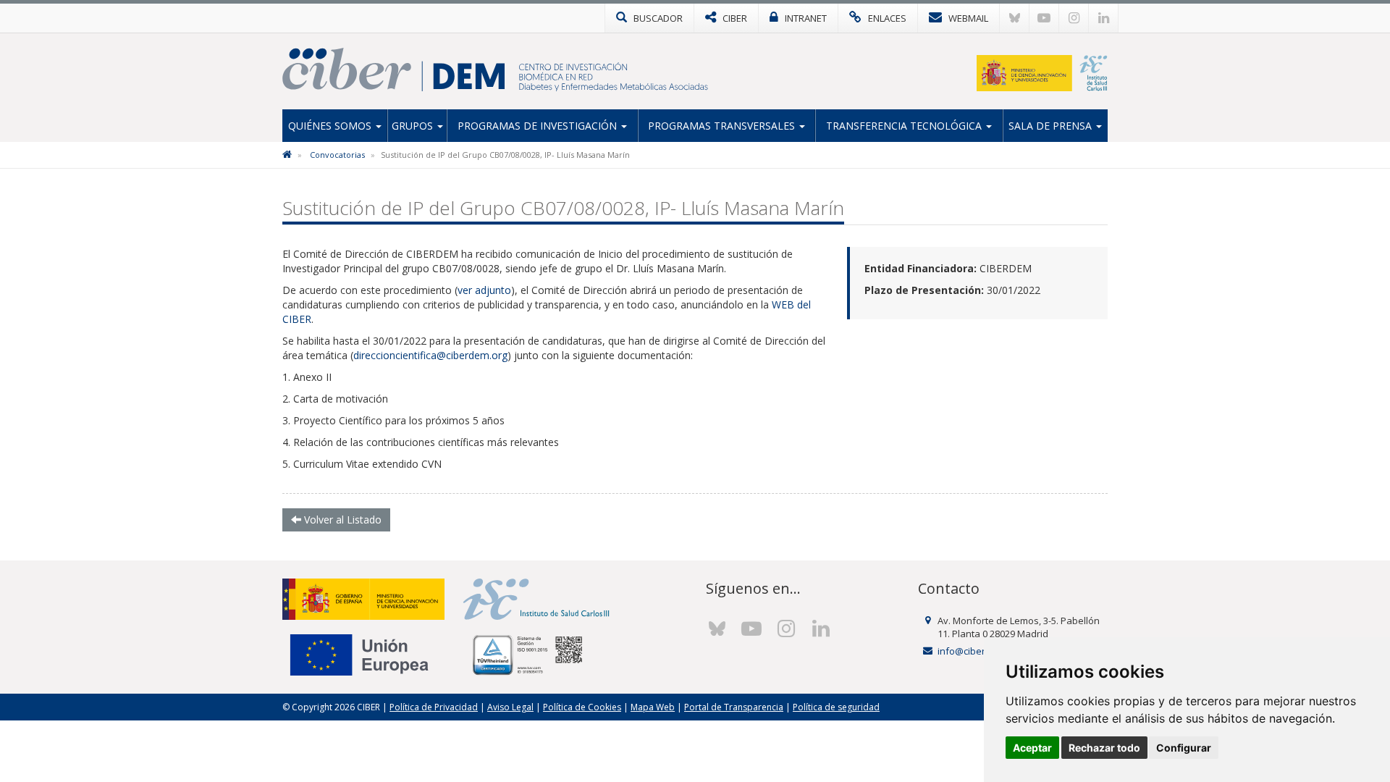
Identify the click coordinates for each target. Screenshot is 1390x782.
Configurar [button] (1183, 747)
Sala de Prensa (1051, 126)
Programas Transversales (723, 126)
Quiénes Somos (331, 126)
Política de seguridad (836, 707)
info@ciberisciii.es (977, 650)
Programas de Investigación (539, 126)
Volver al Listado (341, 519)
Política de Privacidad (433, 707)
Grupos (414, 126)
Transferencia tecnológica (905, 126)
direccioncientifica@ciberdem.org (430, 355)
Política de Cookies (582, 707)
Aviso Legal (510, 707)
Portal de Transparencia (733, 707)
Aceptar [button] (1032, 747)
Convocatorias (337, 154)
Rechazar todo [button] (1104, 747)
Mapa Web (653, 707)
